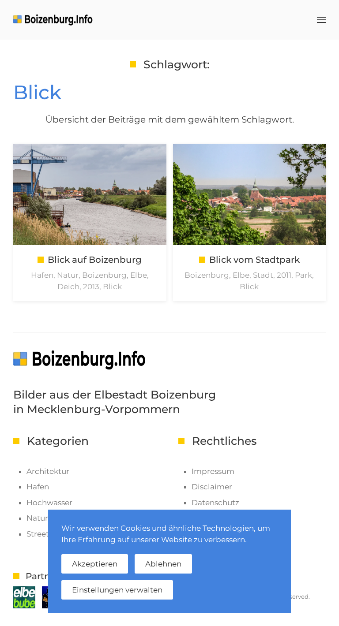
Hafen (37, 486)
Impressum (213, 471)
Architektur (47, 471)
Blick (37, 92)
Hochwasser (49, 502)
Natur (37, 518)
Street (37, 533)
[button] (321, 20)
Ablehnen (163, 563)
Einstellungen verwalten (117, 589)
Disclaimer (212, 486)
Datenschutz (215, 502)
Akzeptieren (94, 563)
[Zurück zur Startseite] (54, 20)
